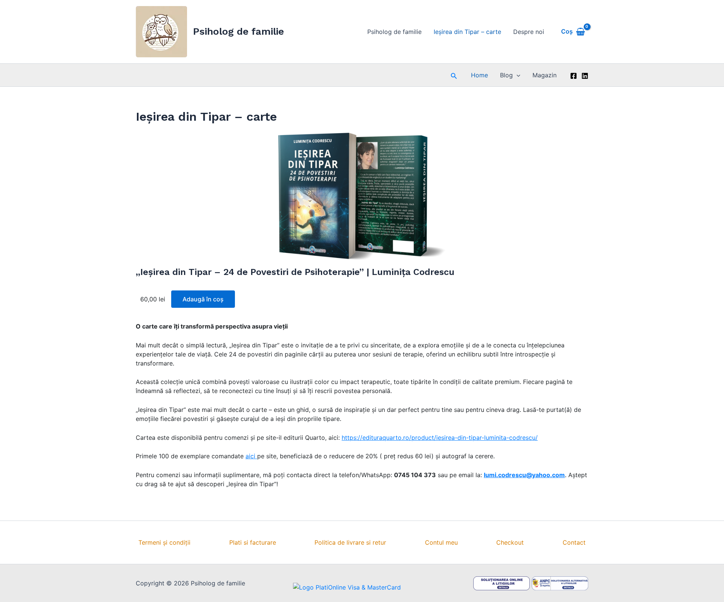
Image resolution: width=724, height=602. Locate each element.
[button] (454, 75)
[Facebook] (573, 75)
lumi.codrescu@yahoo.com (524, 475)
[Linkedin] (584, 75)
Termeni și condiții (164, 542)
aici (251, 456)
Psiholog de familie (238, 31)
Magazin (544, 75)
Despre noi (528, 31)
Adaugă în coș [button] (203, 299)
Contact (574, 542)
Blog (506, 75)
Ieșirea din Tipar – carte (467, 31)
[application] (516, 75)
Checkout (510, 542)
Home (479, 75)
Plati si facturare (252, 542)
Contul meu (441, 542)
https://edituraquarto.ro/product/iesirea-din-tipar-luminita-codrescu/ (440, 437)
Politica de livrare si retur (350, 542)
